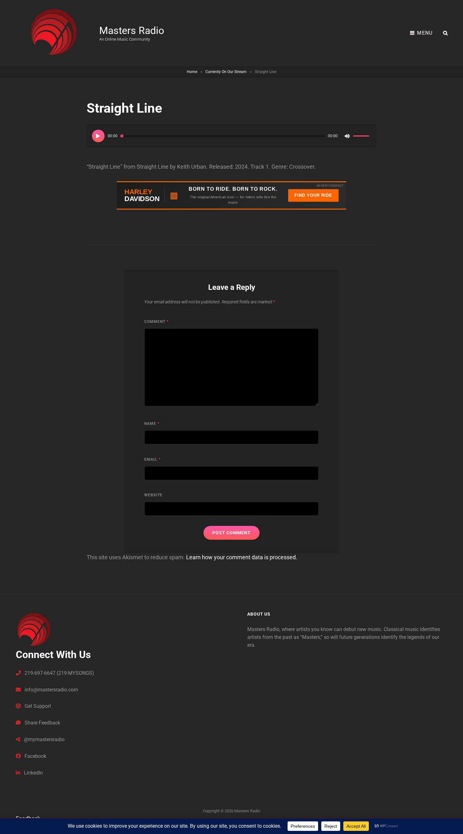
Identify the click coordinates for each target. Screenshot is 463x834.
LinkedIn (33, 773)
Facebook (34, 756)
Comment (156, 321)
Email (152, 459)
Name (151, 423)
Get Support (37, 706)
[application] (231, 136)
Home (192, 72)
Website (153, 495)
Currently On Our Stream (226, 72)
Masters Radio (131, 31)
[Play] (98, 136)
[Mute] (347, 136)
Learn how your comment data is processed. (241, 557)
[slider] (362, 136)
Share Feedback (41, 723)
